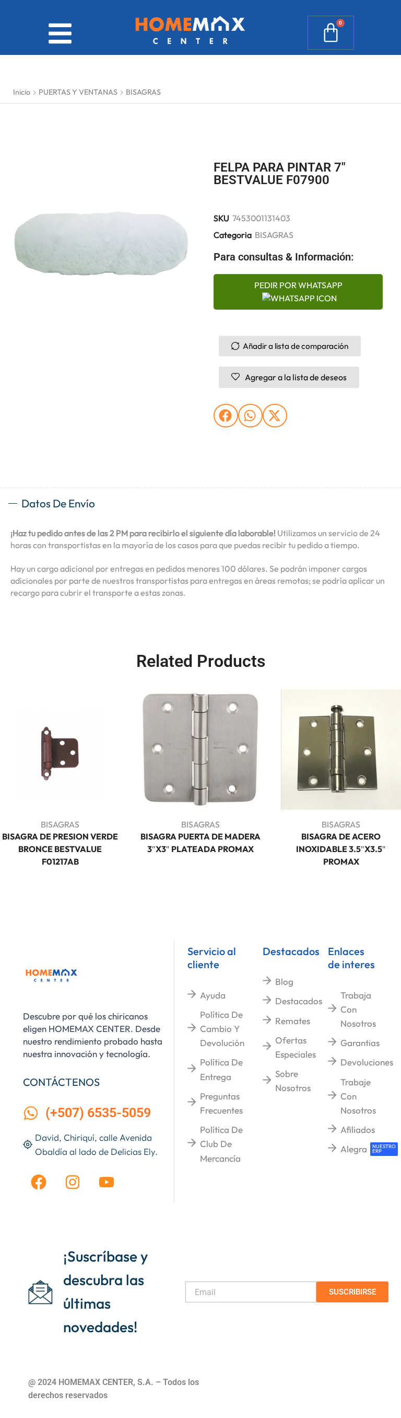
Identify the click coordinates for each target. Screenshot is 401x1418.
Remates (292, 1020)
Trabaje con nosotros (358, 1096)
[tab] (200, 504)
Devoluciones (366, 1062)
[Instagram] (72, 1182)
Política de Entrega (221, 1069)
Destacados (298, 1000)
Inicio (21, 92)
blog (284, 981)
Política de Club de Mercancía (221, 1143)
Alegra (353, 1148)
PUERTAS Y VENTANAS (78, 92)
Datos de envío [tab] (58, 503)
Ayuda (213, 995)
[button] (226, 415)
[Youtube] (106, 1182)
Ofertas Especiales (295, 1047)
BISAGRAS (143, 92)
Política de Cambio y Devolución (222, 1028)
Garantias (360, 1042)
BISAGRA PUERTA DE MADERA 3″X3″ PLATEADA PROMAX (200, 842)
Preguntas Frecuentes (221, 1103)
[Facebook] (38, 1182)
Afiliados (357, 1129)
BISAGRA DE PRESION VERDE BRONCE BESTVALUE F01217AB (60, 849)
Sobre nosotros (293, 1080)
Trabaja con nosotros (358, 1009)
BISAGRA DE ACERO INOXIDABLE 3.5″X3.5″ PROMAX (341, 849)
